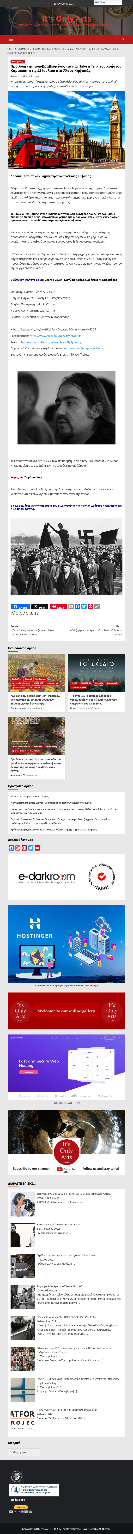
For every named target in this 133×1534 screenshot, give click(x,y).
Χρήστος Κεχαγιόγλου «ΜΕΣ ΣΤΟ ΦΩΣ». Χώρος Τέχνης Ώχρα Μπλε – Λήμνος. (54, 829)
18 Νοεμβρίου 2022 (93, 708)
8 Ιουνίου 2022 (31, 775)
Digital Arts (16, 679)
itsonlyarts (17, 76)
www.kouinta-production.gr (87, 348)
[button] (11, 39)
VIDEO (74, 683)
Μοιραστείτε (25, 612)
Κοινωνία (99, 683)
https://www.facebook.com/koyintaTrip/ (55, 335)
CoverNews (88, 1528)
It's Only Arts (66, 19)
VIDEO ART (38, 683)
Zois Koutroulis (19, 708)
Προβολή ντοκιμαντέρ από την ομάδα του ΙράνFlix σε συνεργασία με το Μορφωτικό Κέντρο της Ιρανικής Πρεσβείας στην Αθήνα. (36, 765)
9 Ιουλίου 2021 (32, 76)
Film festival (40, 679)
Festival (28, 679)
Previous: (33, 630)
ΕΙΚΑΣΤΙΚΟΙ (86, 683)
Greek (103, 2)
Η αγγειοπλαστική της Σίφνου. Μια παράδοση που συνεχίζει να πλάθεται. (51, 802)
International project (21, 683)
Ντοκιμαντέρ (18, 61)
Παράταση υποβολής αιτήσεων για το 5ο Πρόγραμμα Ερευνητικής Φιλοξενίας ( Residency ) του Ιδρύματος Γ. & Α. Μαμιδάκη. (64, 810)
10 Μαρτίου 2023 (36, 708)
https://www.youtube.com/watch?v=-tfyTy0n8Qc (50, 342)
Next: (96, 630)
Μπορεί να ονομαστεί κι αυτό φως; (30, 796)
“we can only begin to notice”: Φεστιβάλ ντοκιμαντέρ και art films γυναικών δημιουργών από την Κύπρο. (35, 700)
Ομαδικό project (19, 687)
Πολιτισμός (35, 687)
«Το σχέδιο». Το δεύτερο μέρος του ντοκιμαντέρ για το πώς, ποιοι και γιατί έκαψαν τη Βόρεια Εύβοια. (93, 700)
